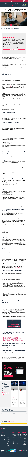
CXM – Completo (19, 434)
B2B (10, 86)
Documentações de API (25, 437)
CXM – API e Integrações (19, 437)
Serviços (9, 439)
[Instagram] (3, 393)
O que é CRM (8, 434)
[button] (12, 5)
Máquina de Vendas (19, 442)
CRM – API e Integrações (14, 437)
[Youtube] (6, 393)
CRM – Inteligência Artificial (14, 443)
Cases (8, 4)
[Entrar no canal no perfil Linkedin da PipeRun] (23, 0)
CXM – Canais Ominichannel (19, 436)
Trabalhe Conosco (8, 441)
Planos (6, 4)
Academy (25, 435)
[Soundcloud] (3, 394)
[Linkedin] (4, 393)
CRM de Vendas (7, 3)
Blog (10, 4)
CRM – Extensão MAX (14, 439)
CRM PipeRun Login (14, 445)
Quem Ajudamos (8, 437)
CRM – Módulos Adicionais (14, 436)
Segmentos (16, 3)
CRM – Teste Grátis (24, 444)
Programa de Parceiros (8, 444)
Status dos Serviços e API (25, 438)
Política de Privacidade (23, 455)
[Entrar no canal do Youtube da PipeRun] (24, 0)
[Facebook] (8, 393)
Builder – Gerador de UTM (25, 443)
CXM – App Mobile (19, 439)
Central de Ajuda (25, 434)
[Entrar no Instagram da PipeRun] (23, 1)
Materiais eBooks (19, 443)
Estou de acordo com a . (8, 421)
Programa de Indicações (8, 446)
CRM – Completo (14, 434)
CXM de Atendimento (12, 3)
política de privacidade (11, 421)
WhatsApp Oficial (17, 267)
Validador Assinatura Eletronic (25, 441)
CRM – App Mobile (14, 441)
